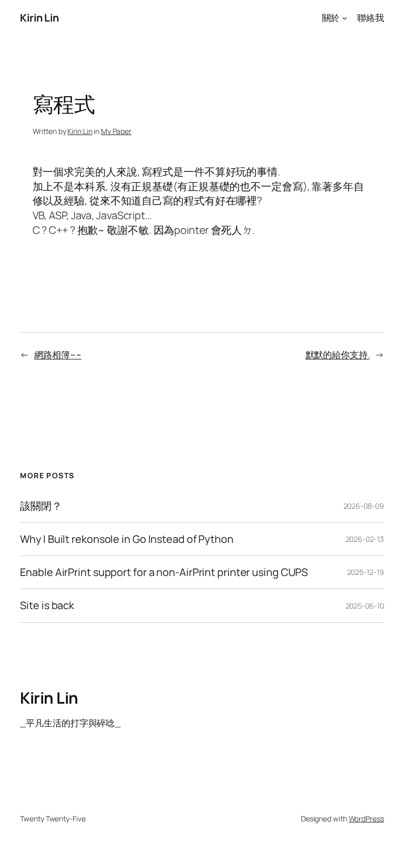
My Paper (116, 131)
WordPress (366, 819)
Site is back (47, 605)
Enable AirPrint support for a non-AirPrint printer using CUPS (164, 572)
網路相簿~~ (57, 354)
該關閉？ (41, 506)
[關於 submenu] (344, 17)
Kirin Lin (39, 18)
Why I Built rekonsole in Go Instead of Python (127, 539)
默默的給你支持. (338, 354)
